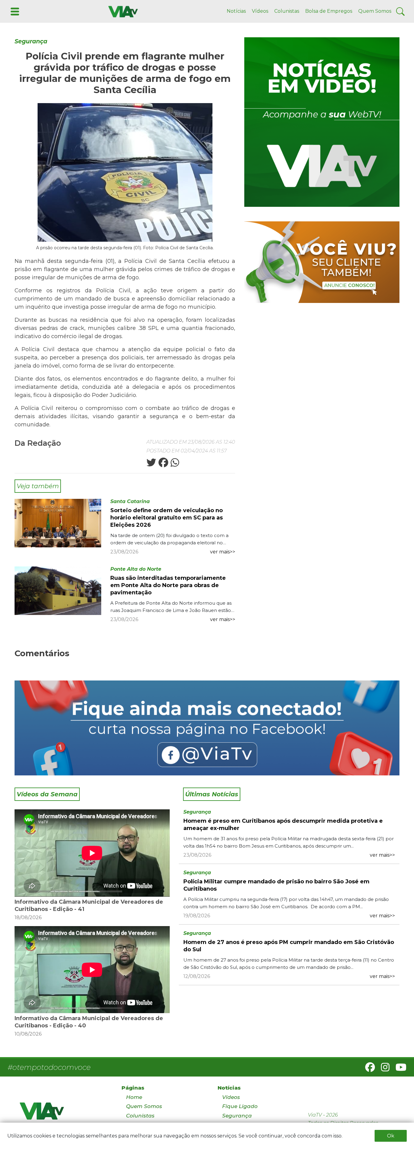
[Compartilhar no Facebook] (162, 464)
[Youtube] (398, 1069)
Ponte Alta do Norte (135, 569)
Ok (390, 1136)
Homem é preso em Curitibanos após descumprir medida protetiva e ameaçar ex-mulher (283, 825)
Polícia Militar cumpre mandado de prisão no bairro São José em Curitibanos (276, 885)
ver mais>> (222, 552)
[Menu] (14, 11)
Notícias (236, 11)
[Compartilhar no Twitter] (151, 464)
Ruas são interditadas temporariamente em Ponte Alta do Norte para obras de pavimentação (168, 585)
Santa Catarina (130, 501)
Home (134, 1097)
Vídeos (260, 11)
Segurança (31, 41)
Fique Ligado (240, 1106)
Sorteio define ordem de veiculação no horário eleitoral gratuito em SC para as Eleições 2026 (166, 517)
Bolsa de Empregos (328, 11)
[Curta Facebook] (207, 727)
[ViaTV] (122, 11)
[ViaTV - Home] (62, 1114)
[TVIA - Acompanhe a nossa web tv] (321, 122)
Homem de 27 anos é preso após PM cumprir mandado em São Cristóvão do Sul (288, 946)
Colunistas (286, 11)
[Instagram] (382, 1069)
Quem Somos (374, 11)
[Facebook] (367, 1069)
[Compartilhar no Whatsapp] (174, 464)
